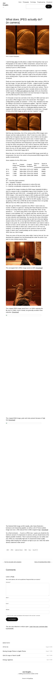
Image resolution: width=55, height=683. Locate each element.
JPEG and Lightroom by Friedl (25, 91)
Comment (8, 582)
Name (7, 597)
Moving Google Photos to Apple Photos (14, 651)
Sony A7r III (35, 549)
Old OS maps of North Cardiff (11, 655)
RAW (26, 549)
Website (7, 609)
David (11, 56)
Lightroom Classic (19, 549)
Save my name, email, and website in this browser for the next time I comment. (23, 615)
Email (7, 603)
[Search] (48, 6)
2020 (8, 549)
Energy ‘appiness (8, 660)
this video (15, 62)
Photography (16, 56)
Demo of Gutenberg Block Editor (42, 562)
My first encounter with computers (12, 562)
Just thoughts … (5, 5)
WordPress (30, 678)
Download (39, 268)
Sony (30, 549)
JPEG (12, 549)
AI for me (5, 647)
